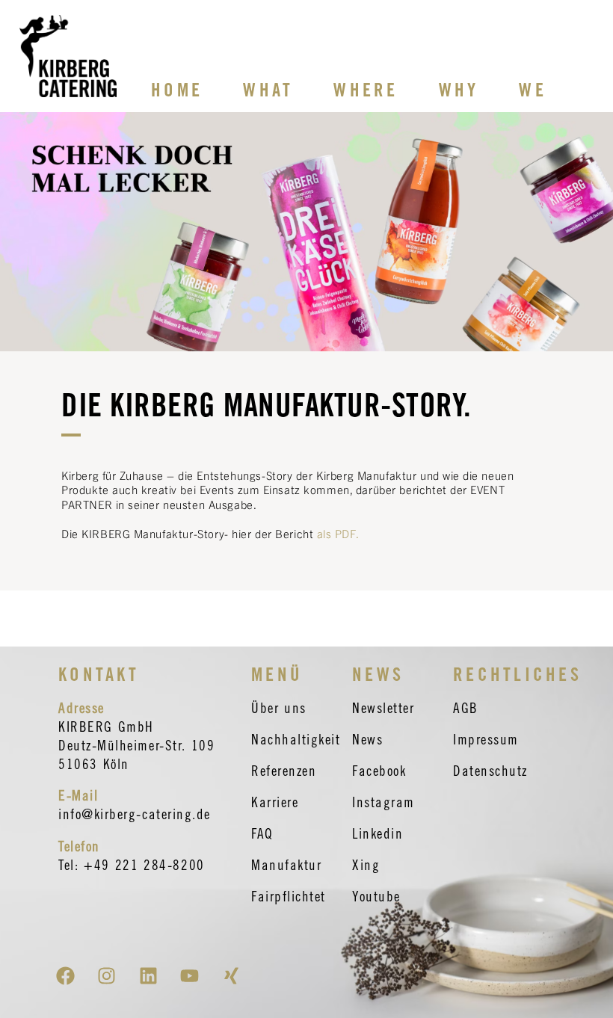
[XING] (231, 975)
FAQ (262, 833)
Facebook (379, 770)
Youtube (376, 896)
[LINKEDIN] (148, 975)
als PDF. (338, 533)
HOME (177, 89)
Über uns (278, 708)
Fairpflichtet (288, 896)
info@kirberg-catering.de (134, 814)
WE (532, 89)
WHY (459, 89)
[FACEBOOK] (65, 975)
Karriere (274, 802)
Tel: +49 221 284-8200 (131, 865)
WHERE (365, 89)
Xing (366, 865)
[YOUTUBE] (190, 975)
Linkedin (377, 833)
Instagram (383, 802)
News (367, 739)
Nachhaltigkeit (296, 739)
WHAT (268, 89)
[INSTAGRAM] (107, 975)
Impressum (486, 739)
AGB (465, 708)
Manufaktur (286, 865)
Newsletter (383, 708)
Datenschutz (490, 770)
